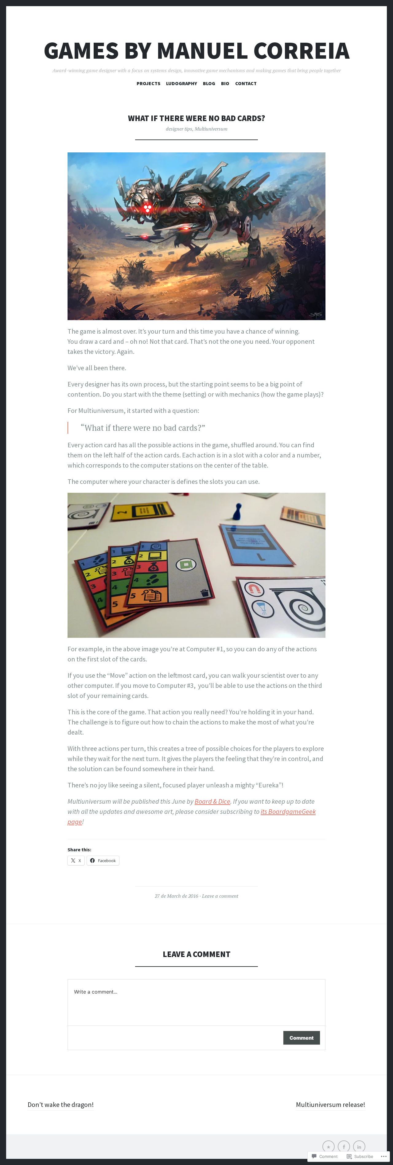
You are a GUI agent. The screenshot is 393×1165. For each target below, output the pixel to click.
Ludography (181, 83)
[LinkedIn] (359, 1146)
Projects (148, 83)
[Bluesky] (328, 1146)
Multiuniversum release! (330, 1104)
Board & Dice (212, 801)
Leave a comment (220, 895)
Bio (225, 83)
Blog (209, 83)
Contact (246, 83)
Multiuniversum (211, 128)
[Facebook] (344, 1146)
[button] (196, 236)
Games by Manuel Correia (196, 50)
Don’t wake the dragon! (61, 1104)
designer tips (179, 128)
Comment (302, 1038)
